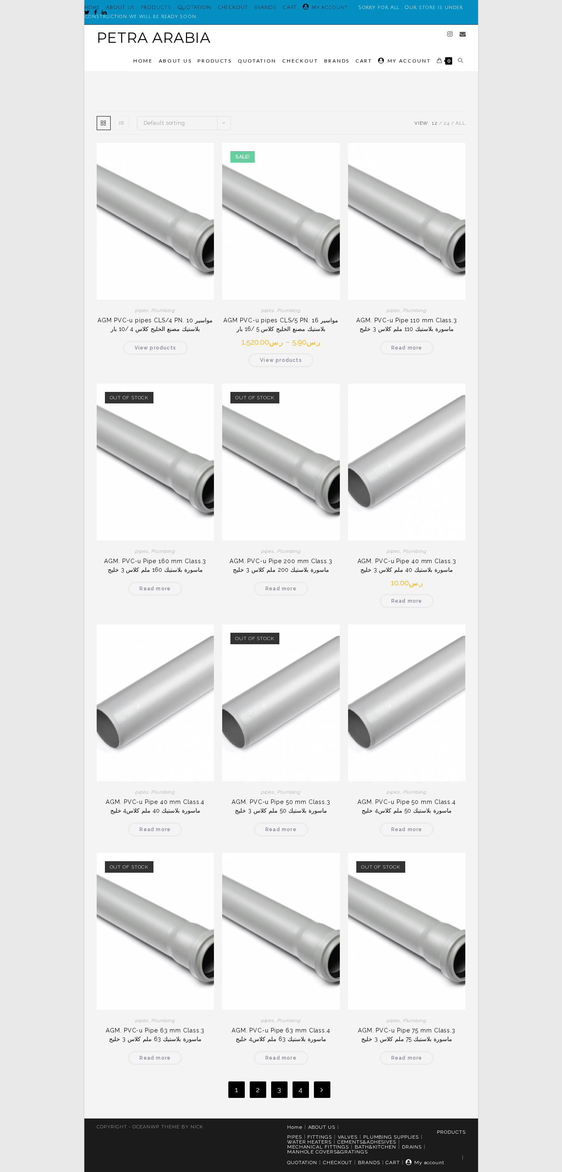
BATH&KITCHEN (375, 1147)
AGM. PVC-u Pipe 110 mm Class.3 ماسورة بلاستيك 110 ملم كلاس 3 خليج (406, 324)
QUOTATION (194, 7)
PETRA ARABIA (154, 38)
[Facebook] (94, 12)
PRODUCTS (156, 7)
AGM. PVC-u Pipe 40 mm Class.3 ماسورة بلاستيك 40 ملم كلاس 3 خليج (407, 565)
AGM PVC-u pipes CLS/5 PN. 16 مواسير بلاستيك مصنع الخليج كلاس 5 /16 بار (280, 324)
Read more (407, 348)
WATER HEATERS (309, 1142)
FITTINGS (319, 1137)
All (460, 123)
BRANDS (265, 7)
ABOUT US (120, 7)
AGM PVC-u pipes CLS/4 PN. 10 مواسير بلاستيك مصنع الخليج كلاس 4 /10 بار (155, 324)
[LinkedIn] (102, 12)
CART (290, 7)
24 (447, 123)
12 (435, 123)
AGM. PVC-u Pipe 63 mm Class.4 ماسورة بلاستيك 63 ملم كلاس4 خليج (281, 1034)
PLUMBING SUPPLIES (391, 1137)
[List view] (122, 123)
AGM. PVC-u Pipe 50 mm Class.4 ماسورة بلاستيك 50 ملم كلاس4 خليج (407, 806)
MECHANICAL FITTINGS (318, 1147)
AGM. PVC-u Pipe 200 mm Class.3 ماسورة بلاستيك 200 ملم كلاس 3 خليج (281, 565)
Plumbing (163, 310)
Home (294, 1127)
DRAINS (412, 1147)
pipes (142, 310)
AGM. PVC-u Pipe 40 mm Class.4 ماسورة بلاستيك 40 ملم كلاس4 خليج (155, 806)
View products (155, 348)
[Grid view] (104, 123)
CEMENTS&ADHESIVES (366, 1142)
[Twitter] (87, 12)
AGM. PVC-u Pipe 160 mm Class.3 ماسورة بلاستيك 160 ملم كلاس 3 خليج (155, 565)
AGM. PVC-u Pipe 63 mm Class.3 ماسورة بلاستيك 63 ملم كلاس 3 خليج (155, 1034)
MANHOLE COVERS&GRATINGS (327, 1152)
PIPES (294, 1137)
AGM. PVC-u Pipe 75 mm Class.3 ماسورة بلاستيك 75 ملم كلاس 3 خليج (406, 1034)
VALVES (348, 1137)
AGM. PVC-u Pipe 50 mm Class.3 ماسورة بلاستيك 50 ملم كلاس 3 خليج (281, 806)
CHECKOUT (233, 7)
